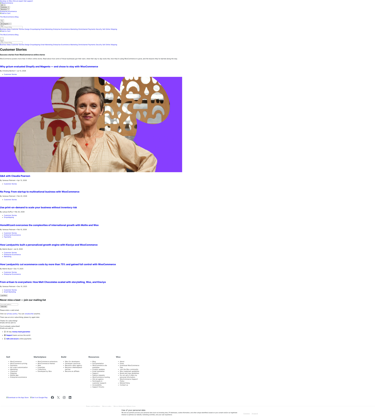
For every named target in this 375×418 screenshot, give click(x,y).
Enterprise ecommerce (18, 377)
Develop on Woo (6, 1)
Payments (92, 29)
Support (9, 335)
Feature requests (98, 375)
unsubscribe (29, 314)
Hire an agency (98, 379)
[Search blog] (2, 21)
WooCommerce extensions (47, 361)
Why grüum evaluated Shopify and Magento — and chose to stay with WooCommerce (49, 66)
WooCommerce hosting (101, 377)
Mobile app (14, 375)
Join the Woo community (129, 369)
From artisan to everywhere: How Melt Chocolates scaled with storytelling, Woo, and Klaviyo (53, 282)
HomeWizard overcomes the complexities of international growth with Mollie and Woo (49, 225)
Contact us (124, 385)
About (122, 361)
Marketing (74, 29)
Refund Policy (125, 383)
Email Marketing (47, 29)
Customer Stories (18, 29)
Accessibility (97, 385)
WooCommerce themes (46, 363)
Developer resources (72, 363)
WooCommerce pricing (18, 363)
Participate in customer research (99, 382)
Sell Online (106, 29)
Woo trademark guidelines (129, 371)
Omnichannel (83, 29)
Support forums (98, 387)
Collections (42, 369)
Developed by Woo (45, 371)
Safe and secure (12, 339)
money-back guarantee (21, 332)
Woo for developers (72, 361)
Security (99, 29)
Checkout (13, 371)
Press (122, 363)
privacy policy (12, 314)
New (39, 365)
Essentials (41, 367)
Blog (94, 361)
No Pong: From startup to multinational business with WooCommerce (39, 191)
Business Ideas (5, 29)
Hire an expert (18, 1)
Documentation (98, 363)
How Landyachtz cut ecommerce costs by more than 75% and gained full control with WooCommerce (58, 264)
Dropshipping (35, 29)
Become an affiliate (72, 371)
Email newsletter (98, 371)
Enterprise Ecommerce (61, 29)
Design (27, 29)
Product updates (98, 369)
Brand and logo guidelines (129, 373)
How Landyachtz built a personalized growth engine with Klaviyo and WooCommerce (49, 244)
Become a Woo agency (73, 365)
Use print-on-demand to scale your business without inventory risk (38, 207)
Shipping (114, 29)
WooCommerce (16, 361)
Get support (28, 1)
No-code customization (19, 367)
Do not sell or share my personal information (128, 376)
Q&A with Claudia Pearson (15, 176)
